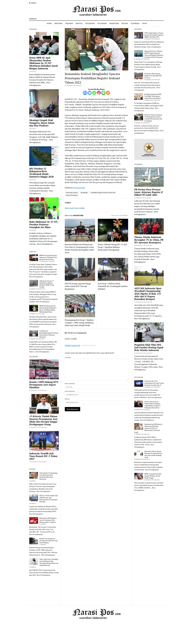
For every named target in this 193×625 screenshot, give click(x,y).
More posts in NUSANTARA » (119, 215)
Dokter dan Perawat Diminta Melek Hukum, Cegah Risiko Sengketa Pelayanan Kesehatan (152, 405)
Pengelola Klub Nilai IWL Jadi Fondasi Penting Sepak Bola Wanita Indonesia (148, 347)
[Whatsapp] (94, 93)
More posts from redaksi (75, 208)
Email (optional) (70, 391)
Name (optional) (70, 383)
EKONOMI (69, 23)
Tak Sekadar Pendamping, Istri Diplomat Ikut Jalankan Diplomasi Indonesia (48, 476)
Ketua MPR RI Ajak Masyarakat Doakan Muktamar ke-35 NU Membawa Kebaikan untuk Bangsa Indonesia (43, 63)
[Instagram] (99, 93)
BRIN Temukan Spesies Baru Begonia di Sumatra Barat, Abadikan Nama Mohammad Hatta (47, 309)
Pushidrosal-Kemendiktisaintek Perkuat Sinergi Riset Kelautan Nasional (48, 334)
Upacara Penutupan (72, 195)
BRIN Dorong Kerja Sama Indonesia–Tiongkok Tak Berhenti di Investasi (48, 257)
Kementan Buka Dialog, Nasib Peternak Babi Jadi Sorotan (153, 76)
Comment (68, 357)
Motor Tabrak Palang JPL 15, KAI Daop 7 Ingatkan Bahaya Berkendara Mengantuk (112, 247)
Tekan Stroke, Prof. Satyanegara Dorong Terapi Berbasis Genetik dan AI (154, 383)
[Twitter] (90, 93)
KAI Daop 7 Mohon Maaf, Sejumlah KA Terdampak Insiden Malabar (113, 286)
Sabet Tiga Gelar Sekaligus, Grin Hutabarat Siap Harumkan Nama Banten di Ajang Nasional (48, 562)
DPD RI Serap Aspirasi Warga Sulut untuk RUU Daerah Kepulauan (78, 286)
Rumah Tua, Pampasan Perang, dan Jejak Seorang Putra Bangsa (48, 541)
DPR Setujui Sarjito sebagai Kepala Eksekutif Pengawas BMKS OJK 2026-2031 (154, 35)
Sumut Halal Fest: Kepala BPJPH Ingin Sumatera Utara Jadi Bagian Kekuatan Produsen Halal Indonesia (153, 54)
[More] (108, 93)
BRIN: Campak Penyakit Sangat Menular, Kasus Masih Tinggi (152, 476)
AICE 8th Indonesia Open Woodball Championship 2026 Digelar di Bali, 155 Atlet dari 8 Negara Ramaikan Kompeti (147, 293)
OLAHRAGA (135, 23)
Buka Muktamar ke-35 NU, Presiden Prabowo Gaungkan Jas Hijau (43, 224)
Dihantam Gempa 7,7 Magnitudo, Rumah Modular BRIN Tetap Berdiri (46, 284)
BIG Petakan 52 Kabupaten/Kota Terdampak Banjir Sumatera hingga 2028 (41, 172)
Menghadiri (84, 192)
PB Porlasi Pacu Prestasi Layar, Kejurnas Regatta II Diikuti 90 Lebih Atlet (148, 192)
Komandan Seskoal (72, 192)
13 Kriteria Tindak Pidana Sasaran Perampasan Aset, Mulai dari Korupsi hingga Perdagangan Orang (43, 420)
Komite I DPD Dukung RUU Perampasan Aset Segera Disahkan (43, 385)
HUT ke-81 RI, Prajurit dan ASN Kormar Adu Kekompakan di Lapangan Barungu (48, 499)
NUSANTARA (114, 23)
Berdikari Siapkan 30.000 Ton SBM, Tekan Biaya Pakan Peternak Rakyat (152, 96)
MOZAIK (125, 23)
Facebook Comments (89, 345)
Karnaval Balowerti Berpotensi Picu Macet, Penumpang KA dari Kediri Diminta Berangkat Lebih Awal (79, 248)
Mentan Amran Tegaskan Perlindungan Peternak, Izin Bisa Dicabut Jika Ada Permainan (153, 118)
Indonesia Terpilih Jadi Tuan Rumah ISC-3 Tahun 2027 (43, 456)
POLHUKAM (102, 23)
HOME (49, 23)
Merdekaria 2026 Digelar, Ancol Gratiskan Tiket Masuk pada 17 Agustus (48, 520)
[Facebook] (85, 93)
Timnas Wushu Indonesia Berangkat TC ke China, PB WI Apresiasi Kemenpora (148, 240)
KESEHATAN (90, 23)
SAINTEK (79, 23)
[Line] (103, 93)
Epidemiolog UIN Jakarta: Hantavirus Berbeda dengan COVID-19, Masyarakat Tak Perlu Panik (148, 428)
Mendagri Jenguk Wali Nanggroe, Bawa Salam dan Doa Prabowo (41, 123)
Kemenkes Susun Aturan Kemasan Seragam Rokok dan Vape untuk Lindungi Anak (153, 454)
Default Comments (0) (72, 345)
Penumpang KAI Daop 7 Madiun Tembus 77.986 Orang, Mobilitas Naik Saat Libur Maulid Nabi (79, 323)
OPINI (144, 23)
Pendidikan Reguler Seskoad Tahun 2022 (103, 192)
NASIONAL (58, 23)
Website (67, 399)
